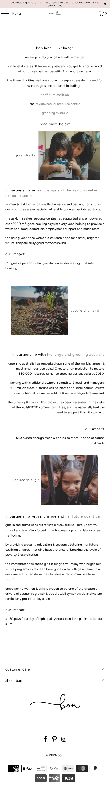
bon (60, 755)
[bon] (55, 13)
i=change (77, 57)
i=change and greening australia (76, 354)
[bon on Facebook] (45, 740)
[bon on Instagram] (64, 740)
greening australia (55, 113)
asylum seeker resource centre (58, 104)
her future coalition (55, 95)
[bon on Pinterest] (55, 740)
